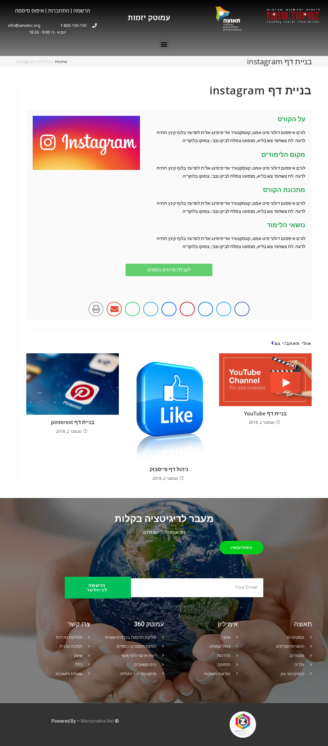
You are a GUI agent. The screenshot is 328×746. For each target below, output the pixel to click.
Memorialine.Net (97, 721)
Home (61, 61)
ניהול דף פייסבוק (169, 469)
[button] (164, 44)
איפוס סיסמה (29, 11)
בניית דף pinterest (72, 422)
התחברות (58, 11)
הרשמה (81, 11)
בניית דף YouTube (265, 413)
